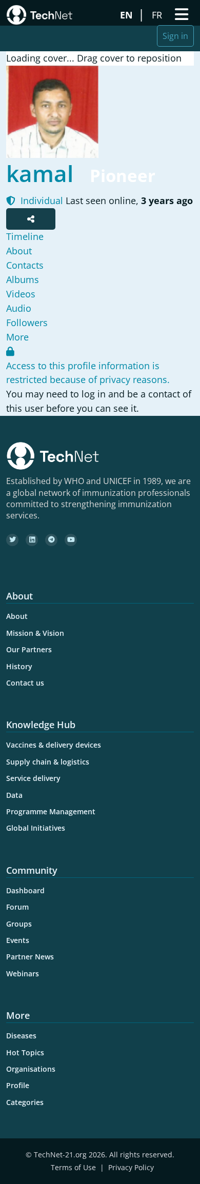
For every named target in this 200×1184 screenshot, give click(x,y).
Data (14, 795)
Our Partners (29, 649)
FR (158, 15)
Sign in (175, 36)
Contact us (25, 683)
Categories (25, 1102)
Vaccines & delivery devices (53, 745)
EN (127, 15)
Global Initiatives (35, 828)
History (19, 666)
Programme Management (50, 811)
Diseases (21, 1035)
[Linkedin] (32, 540)
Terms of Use (73, 1167)
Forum (17, 907)
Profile (17, 1085)
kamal (39, 173)
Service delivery (33, 778)
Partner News (30, 956)
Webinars (22, 973)
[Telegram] (51, 540)
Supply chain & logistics (47, 762)
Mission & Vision (35, 633)
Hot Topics (25, 1052)
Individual (40, 200)
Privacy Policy (131, 1167)
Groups (19, 924)
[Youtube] (71, 540)
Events (17, 940)
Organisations (30, 1069)
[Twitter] (12, 540)
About (17, 616)
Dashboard (25, 890)
